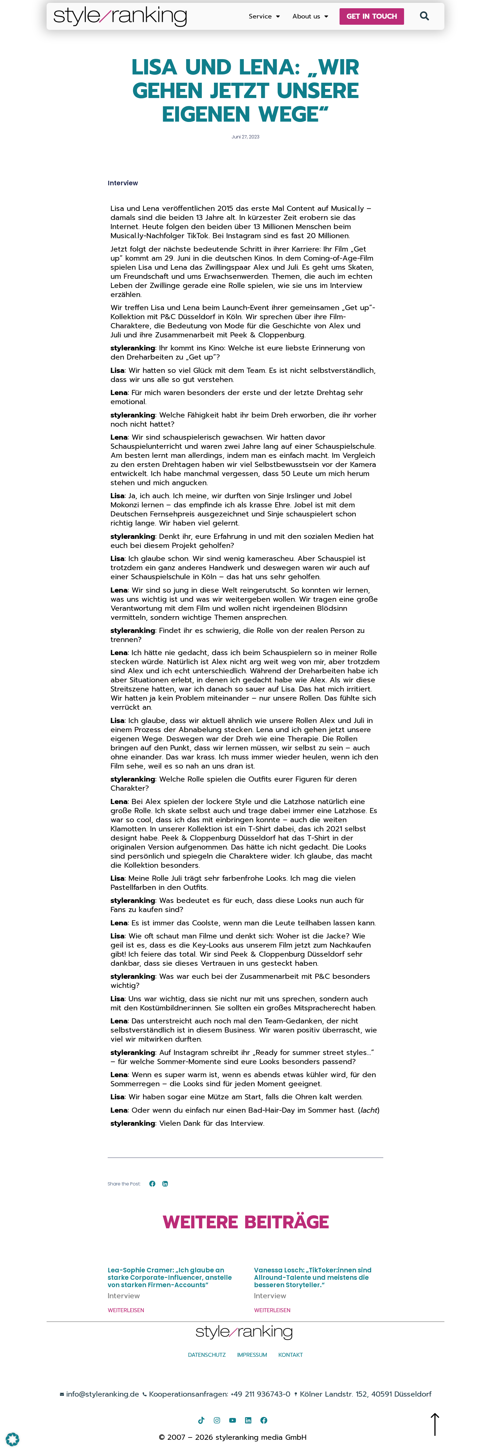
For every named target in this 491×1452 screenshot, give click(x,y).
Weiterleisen (126, 1310)
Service (260, 16)
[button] (152, 1184)
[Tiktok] (201, 1420)
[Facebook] (264, 1420)
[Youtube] (233, 1420)
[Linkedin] (248, 1420)
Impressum (252, 1355)
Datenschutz (207, 1355)
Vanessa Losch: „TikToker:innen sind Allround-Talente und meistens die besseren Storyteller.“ (313, 1278)
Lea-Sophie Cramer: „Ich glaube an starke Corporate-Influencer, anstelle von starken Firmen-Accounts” (170, 1278)
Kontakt (290, 1355)
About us (306, 16)
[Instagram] (217, 1420)
